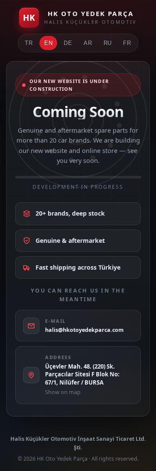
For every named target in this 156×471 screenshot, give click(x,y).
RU (108, 43)
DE (68, 43)
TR (29, 43)
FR (127, 43)
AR (88, 43)
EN (48, 43)
